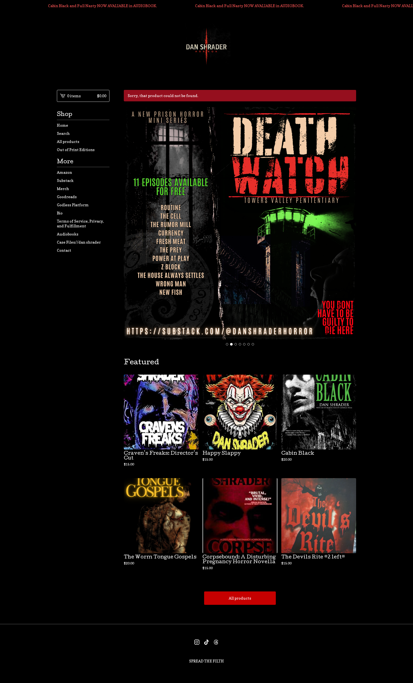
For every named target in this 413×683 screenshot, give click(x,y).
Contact (64, 250)
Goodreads (67, 196)
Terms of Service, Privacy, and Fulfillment (80, 223)
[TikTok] (206, 642)
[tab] (227, 344)
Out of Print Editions (76, 149)
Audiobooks (67, 234)
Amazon (64, 172)
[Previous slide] (130, 223)
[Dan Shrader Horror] (206, 47)
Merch (63, 188)
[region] (206, 5)
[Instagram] (197, 642)
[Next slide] (349, 223)
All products (68, 141)
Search (63, 133)
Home (62, 125)
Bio (60, 213)
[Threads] (216, 642)
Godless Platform (73, 204)
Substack (65, 180)
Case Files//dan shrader (79, 242)
